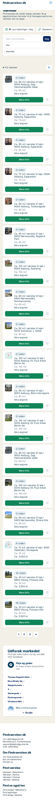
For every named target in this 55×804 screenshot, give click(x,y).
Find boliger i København (14, 790)
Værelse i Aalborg (11, 779)
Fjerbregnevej (15, 697)
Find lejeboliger (10, 792)
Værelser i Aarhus (11, 774)
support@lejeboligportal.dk (15, 744)
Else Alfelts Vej (15, 681)
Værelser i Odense (11, 777)
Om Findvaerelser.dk (12, 757)
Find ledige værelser (12, 795)
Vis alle (28, 712)
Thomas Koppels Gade (19, 677)
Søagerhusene (15, 685)
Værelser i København (13, 772)
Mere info (24, 99)
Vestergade (13, 693)
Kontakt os (8, 762)
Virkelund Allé (15, 701)
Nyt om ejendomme (12, 759)
